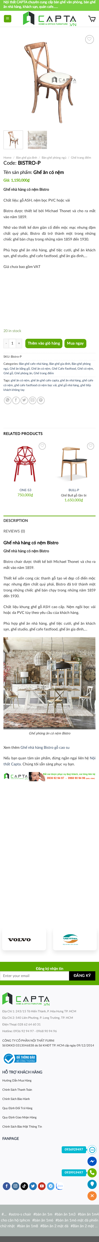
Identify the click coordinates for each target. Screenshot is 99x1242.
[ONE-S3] (25, 463)
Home (7, 157)
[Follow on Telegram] (51, 1186)
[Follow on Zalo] (60, 1186)
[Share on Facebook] (16, 400)
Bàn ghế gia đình (26, 157)
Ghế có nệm (85, 368)
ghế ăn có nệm (20, 380)
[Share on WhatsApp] (8, 400)
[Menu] (8, 19)
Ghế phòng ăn (23, 373)
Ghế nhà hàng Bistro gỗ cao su (45, 747)
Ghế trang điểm (81, 157)
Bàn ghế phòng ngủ (54, 157)
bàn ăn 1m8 (28, 1226)
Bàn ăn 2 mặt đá (55, 1226)
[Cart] (92, 18)
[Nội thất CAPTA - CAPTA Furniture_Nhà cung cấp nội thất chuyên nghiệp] (49, 18)
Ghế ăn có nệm (40, 368)
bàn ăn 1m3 (66, 1214)
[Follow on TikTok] (24, 1186)
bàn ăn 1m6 (43, 1220)
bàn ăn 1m (43, 1214)
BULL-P (74, 490)
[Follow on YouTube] (42, 1186)
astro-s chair (21, 1214)
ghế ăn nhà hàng (70, 380)
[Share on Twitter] (24, 400)
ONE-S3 (25, 490)
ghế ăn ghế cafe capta (45, 380)
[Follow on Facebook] (6, 1186)
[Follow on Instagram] (15, 1186)
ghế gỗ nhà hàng (68, 385)
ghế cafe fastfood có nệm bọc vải (35, 385)
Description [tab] (15, 521)
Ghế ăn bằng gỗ (20, 368)
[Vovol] (24, 939)
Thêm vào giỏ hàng (44, 343)
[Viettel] (75, 939)
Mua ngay (75, 343)
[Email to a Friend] (32, 400)
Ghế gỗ (8, 373)
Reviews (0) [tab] (14, 531)
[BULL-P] (74, 463)
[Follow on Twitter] (33, 1186)
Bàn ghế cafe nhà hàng (33, 363)
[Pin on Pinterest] (41, 400)
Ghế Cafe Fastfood (64, 368)
